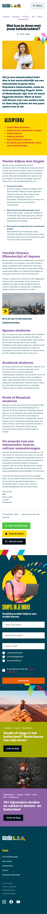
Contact (5, 870)
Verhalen (7, 728)
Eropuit (17, 728)
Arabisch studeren (15, 136)
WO (33, 17)
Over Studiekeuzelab (10, 857)
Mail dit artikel (16, 541)
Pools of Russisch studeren (19, 139)
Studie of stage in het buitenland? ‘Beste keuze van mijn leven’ (23, 736)
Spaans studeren (14, 133)
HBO (40, 17)
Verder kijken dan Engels (18, 127)
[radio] (23, 653)
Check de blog (13, 818)
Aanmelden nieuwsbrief (11, 875)
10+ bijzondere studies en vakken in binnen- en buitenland (22, 805)
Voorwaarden (7, 883)
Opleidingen (23, 19)
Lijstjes (20, 794)
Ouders (26, 17)
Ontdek (6, 17)
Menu (39, 5)
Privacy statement (9, 887)
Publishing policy (8, 890)
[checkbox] (23, 657)
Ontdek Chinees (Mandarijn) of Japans (24, 130)
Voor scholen (7, 861)
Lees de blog (12, 748)
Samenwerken (7, 866)
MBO (28, 794)
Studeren (16, 17)
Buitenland (27, 728)
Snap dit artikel (16, 533)
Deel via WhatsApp (18, 525)
